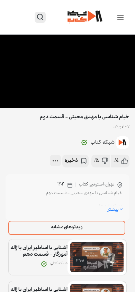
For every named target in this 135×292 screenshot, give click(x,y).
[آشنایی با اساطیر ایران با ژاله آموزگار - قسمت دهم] (97, 257)
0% (116, 161)
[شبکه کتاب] (85, 17)
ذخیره (71, 161)
